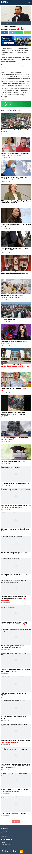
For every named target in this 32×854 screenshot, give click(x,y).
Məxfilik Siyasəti (5, 836)
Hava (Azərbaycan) (5, 844)
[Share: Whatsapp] (19, 32)
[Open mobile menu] (29, 2)
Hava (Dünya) (4, 846)
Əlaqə (2, 833)
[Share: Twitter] (12, 32)
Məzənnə (3, 848)
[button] (27, 32)
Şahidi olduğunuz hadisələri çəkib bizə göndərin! (15, 104)
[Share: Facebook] (4, 32)
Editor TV (3, 842)
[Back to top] (27, 849)
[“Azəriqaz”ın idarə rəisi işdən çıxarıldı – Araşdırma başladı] (16, 14)
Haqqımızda (4, 831)
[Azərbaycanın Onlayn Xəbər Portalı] (6, 2)
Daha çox (16, 821)
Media (2, 834)
